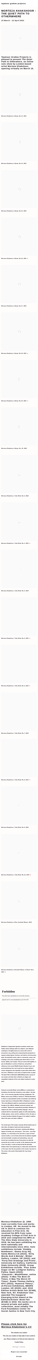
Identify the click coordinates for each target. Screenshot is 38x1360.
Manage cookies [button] (19, 1347)
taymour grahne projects (13, 3)
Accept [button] (19, 1356)
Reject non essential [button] (19, 1352)
